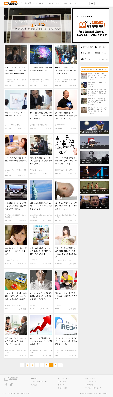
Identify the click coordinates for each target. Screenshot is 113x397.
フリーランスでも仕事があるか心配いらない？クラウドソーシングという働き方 (66, 160)
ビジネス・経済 (63, 378)
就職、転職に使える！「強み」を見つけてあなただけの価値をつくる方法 (41, 160)
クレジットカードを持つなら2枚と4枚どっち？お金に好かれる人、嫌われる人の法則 (16, 296)
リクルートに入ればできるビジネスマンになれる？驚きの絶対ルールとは (66, 341)
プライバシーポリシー (39, 381)
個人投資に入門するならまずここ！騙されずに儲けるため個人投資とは (41, 115)
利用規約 (34, 378)
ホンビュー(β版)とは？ (93, 388)
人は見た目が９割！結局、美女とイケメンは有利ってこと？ (16, 251)
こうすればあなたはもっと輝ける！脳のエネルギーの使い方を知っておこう (66, 206)
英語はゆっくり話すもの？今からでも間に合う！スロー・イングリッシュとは (16, 341)
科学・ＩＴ (62, 385)
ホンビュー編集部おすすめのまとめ (94, 69)
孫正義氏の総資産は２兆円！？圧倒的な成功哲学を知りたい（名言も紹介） (66, 115)
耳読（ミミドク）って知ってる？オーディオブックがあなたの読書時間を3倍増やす (16, 70)
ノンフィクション (91, 381)
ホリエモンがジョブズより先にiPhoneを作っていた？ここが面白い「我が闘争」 (41, 296)
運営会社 (34, 385)
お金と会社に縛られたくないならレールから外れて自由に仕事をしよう (41, 206)
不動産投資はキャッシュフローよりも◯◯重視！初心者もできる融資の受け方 (16, 206)
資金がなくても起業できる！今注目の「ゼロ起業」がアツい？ (66, 296)
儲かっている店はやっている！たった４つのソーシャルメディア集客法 (66, 70)
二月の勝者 (89, 385)
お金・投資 (62, 381)
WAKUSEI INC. (90, 393)
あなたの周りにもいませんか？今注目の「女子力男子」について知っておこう (41, 251)
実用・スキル (89, 378)
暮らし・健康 (62, 388)
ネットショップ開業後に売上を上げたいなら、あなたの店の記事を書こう (41, 341)
